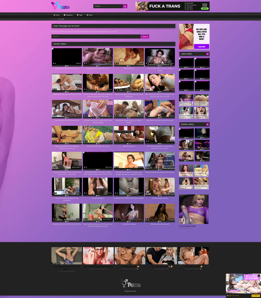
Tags (80, 15)
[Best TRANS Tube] (60, 6)
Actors (90, 15)
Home (57, 15)
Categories (69, 15)
